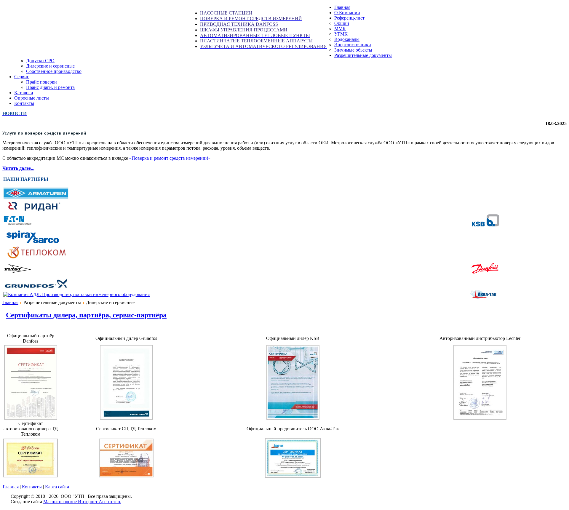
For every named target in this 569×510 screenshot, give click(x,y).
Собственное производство (53, 71)
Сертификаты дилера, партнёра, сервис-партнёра (86, 315)
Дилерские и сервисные (50, 65)
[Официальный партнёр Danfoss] (30, 418)
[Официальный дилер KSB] (292, 418)
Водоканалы (346, 39)
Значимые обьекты (353, 49)
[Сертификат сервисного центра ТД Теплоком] (126, 475)
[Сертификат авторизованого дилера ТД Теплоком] (30, 475)
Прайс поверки (41, 81)
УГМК (341, 33)
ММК (340, 28)
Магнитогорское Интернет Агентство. (82, 501)
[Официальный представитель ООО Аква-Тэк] (293, 476)
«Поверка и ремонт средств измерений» (169, 158)
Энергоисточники (352, 44)
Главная (10, 302)
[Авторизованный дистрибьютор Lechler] (479, 418)
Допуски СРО (40, 60)
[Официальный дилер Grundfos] (126, 418)
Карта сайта (57, 486)
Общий (341, 23)
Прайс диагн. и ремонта (50, 87)
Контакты (32, 486)
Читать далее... (18, 168)
